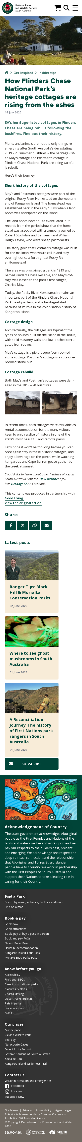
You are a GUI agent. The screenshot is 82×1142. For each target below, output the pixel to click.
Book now (11, 924)
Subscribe (31, 763)
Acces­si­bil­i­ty (43, 1110)
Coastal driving (14, 994)
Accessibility (12, 975)
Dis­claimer (11, 1110)
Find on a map (14, 907)
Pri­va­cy (27, 1110)
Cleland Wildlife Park (18, 1035)
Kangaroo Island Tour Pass (22, 953)
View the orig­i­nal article (23, 503)
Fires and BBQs (15, 979)
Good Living (14, 498)
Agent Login (63, 1110)
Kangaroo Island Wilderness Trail (26, 1063)
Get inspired (23, 73)
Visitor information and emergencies (28, 1081)
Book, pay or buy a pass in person (27, 933)
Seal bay (10, 1040)
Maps (8, 1013)
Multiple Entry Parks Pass (21, 957)
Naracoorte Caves (16, 1044)
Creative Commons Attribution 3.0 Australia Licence (35, 1116)
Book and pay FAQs (17, 938)
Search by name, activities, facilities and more (34, 902)
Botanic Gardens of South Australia (27, 1054)
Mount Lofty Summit (18, 1049)
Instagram (17, 1091)
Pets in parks (13, 1003)
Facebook (17, 1086)
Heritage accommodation (21, 948)
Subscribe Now (14, 1097)
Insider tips (47, 73)
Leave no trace (14, 1008)
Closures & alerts (16, 989)
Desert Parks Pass (16, 943)
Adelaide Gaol (13, 1059)
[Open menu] (75, 8)
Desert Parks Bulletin (18, 998)
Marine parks (13, 1030)
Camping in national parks (21, 984)
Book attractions (15, 929)
